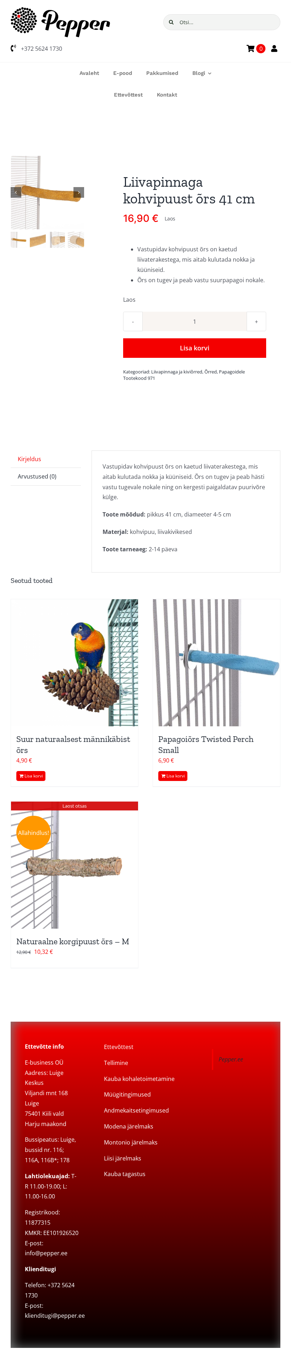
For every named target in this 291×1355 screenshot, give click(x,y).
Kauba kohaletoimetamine (139, 1079)
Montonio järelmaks (131, 1142)
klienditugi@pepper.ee (55, 1316)
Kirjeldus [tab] (29, 459)
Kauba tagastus (125, 1174)
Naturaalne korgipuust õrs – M (72, 941)
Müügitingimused (127, 1094)
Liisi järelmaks (122, 1158)
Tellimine (116, 1063)
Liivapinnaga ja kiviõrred (176, 371)
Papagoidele (232, 371)
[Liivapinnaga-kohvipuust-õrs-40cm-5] (47, 192)
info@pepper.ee (46, 1253)
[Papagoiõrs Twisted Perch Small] (216, 662)
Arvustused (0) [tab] (37, 476)
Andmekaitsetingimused (136, 1110)
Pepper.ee (231, 1059)
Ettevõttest (118, 1047)
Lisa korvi (194, 348)
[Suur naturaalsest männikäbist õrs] (74, 662)
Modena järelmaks (128, 1126)
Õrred (210, 371)
